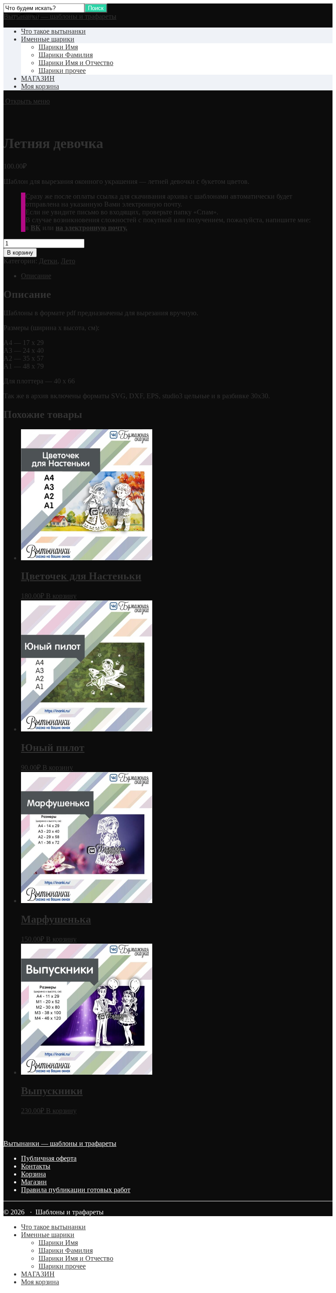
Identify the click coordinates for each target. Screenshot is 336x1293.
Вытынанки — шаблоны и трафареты (60, 16)
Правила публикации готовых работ (75, 1189)
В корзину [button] (61, 596)
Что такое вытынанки (53, 31)
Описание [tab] (36, 275)
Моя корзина (40, 86)
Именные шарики (47, 39)
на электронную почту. (91, 227)
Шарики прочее (62, 70)
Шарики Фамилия (65, 55)
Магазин (34, 1182)
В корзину (20, 252)
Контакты (35, 1166)
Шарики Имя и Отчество (75, 62)
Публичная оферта (49, 1158)
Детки (48, 261)
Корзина (33, 1174)
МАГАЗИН (38, 78)
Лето (68, 261)
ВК (36, 227)
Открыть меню (27, 101)
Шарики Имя (58, 47)
